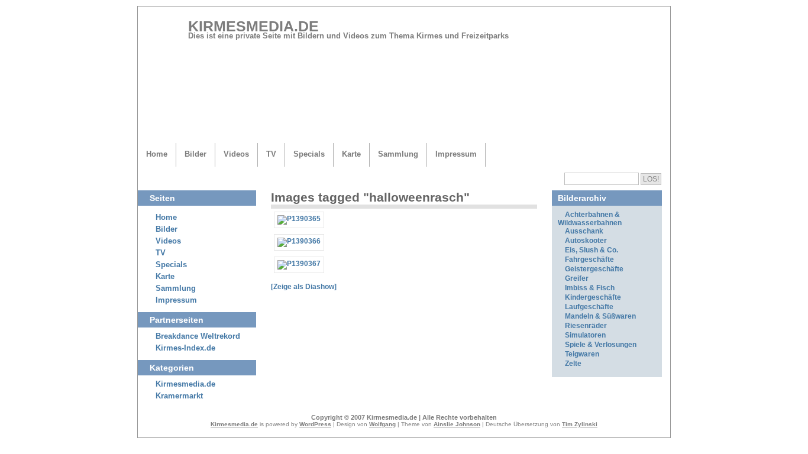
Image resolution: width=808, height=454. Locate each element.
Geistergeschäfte (594, 269)
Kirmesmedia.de (253, 26)
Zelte (573, 363)
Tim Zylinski (579, 424)
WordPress (315, 424)
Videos (236, 154)
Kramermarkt (179, 396)
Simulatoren (585, 335)
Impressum (456, 154)
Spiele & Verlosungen (600, 344)
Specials (309, 154)
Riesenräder (586, 325)
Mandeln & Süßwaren (600, 316)
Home (156, 154)
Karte (351, 154)
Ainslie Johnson (457, 424)
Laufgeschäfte (589, 306)
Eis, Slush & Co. (591, 250)
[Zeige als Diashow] (304, 286)
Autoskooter (586, 240)
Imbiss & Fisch (590, 287)
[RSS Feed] (646, 31)
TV (271, 154)
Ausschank (584, 231)
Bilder (195, 154)
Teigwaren (582, 354)
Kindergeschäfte (593, 297)
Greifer (577, 278)
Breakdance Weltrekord (198, 336)
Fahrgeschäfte (589, 259)
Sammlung (398, 154)
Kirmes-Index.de (185, 348)
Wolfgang (382, 424)
